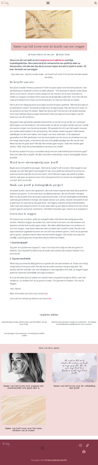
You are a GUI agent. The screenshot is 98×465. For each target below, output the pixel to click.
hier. (46, 293)
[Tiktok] (87, 445)
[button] (48, 3)
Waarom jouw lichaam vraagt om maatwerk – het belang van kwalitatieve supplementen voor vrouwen (73, 323)
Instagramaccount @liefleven (51, 60)
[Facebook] (84, 452)
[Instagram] (80, 445)
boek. (49, 298)
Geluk (61, 54)
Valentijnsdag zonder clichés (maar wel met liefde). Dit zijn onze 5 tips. (24, 323)
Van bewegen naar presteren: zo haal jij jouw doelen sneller (24, 334)
